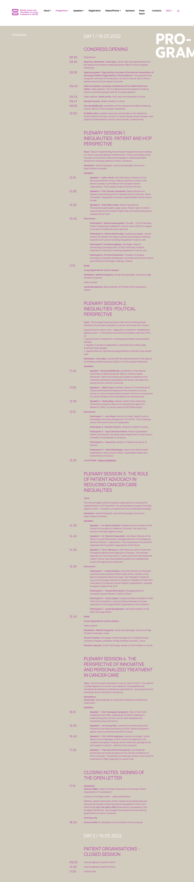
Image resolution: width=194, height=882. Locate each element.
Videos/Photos (112, 10)
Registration (95, 10)
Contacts (156, 10)
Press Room (142, 12)
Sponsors (130, 10)
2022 (168, 10)
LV (178, 10)
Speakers (77, 10)
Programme (61, 10)
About (47, 10)
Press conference (107, 460)
